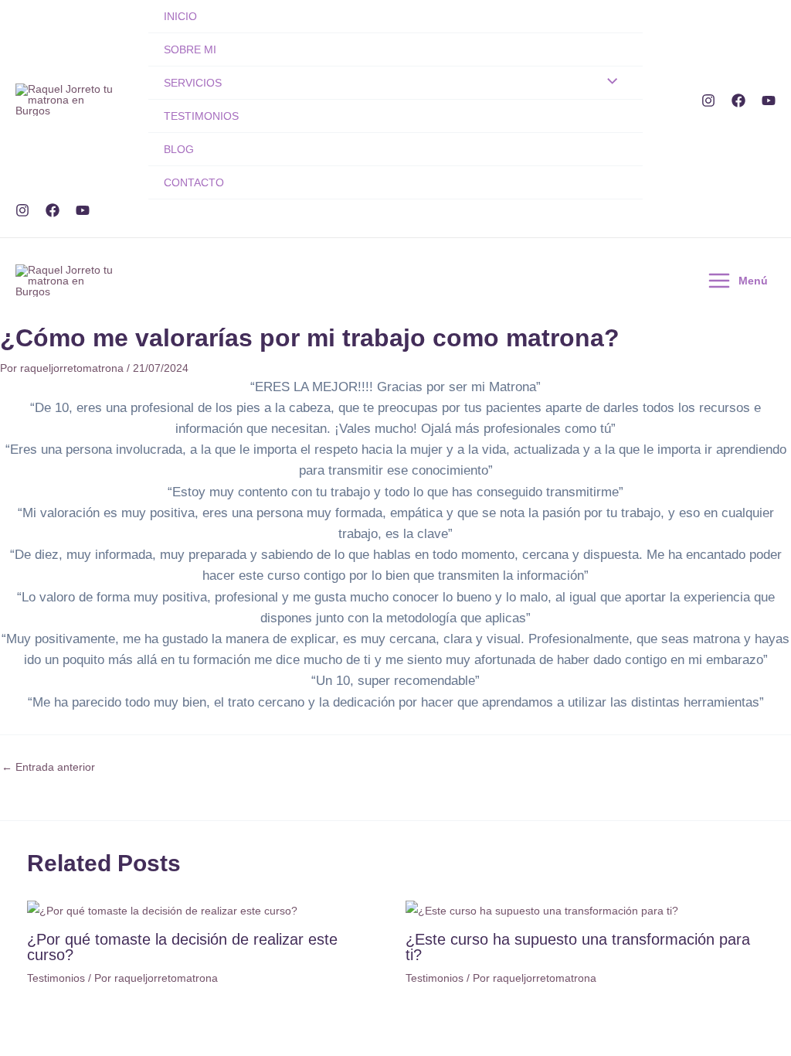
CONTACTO (194, 182)
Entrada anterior (48, 766)
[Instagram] (708, 100)
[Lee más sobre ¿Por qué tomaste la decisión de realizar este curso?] (162, 910)
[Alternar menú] (608, 82)
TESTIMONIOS (201, 116)
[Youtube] (769, 100)
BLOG (179, 149)
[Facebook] (738, 100)
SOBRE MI (190, 49)
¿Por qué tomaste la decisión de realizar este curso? (182, 947)
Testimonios (56, 978)
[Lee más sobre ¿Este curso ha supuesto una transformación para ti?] (542, 910)
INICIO (180, 16)
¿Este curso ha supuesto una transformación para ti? (578, 947)
